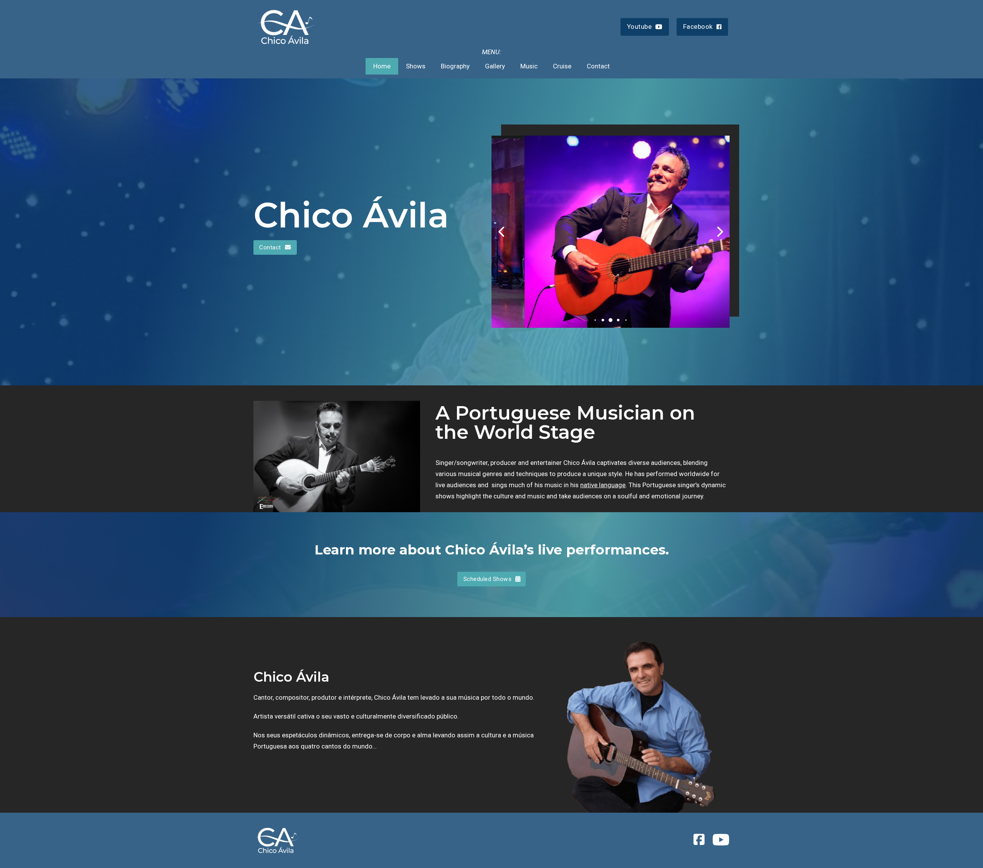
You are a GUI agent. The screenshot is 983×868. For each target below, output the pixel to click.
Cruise (562, 66)
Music (529, 66)
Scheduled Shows (487, 579)
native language (603, 485)
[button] (595, 320)
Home (382, 66)
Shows (415, 66)
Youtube (639, 26)
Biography (455, 66)
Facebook (698, 26)
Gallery (495, 66)
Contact (598, 66)
